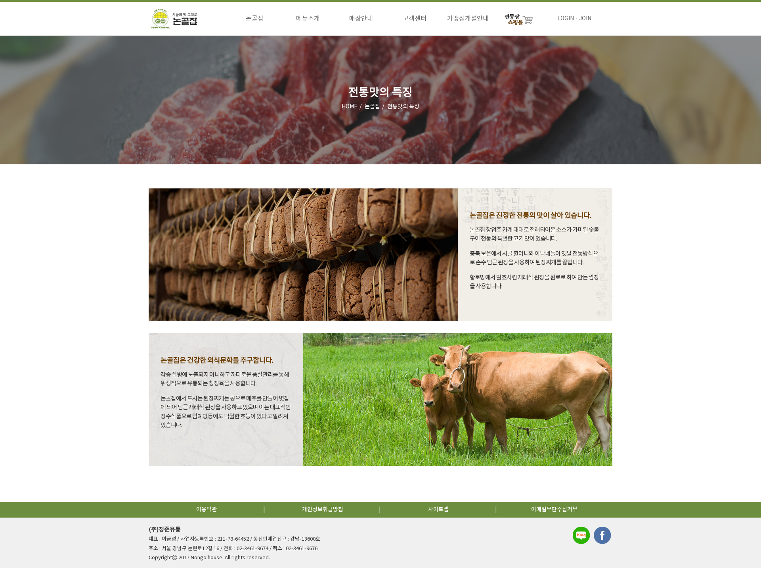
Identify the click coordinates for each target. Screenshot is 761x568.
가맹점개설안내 (468, 18)
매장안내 (361, 18)
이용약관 (206, 509)
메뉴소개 (308, 18)
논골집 (255, 18)
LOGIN (565, 18)
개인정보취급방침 (322, 509)
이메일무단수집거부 (554, 509)
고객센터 (414, 18)
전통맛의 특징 (403, 107)
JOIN (585, 18)
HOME (350, 107)
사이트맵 (438, 509)
